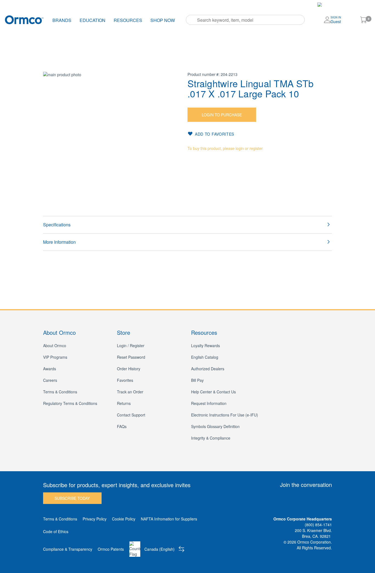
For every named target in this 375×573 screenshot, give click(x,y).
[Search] (192, 20)
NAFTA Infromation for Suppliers (169, 519)
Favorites (164, 4)
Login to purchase (222, 114)
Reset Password (131, 357)
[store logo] (24, 19)
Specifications (57, 224)
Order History (136, 4)
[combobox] (245, 20)
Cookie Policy (123, 519)
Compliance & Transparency (67, 549)
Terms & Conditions (60, 391)
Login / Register (130, 345)
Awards (49, 368)
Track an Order (130, 391)
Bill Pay (187, 4)
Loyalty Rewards (205, 345)
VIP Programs (55, 357)
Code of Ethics (55, 531)
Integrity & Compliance (210, 437)
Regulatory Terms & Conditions (70, 403)
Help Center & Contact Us (213, 391)
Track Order (105, 4)
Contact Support (131, 414)
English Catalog (204, 357)
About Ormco (54, 345)
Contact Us (212, 4)
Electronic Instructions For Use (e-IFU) (224, 414)
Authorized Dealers (207, 368)
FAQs (122, 426)
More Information (59, 242)
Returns (124, 403)
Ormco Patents (111, 549)
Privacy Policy (95, 519)
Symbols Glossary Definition (215, 426)
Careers (50, 380)
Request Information (208, 403)
